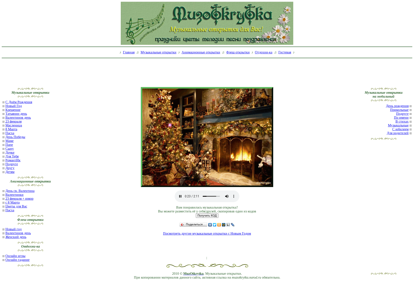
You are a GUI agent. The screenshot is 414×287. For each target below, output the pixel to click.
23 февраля (13, 121)
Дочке (9, 152)
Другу (9, 168)
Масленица (13, 125)
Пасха (9, 133)
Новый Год (13, 106)
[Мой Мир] (223, 225)
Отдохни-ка (263, 52)
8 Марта (11, 129)
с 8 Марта (12, 202)
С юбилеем (400, 129)
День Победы (15, 137)
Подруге (11, 164)
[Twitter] (214, 225)
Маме (9, 141)
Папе (9, 145)
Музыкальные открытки (158, 52)
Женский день (15, 237)
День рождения (397, 106)
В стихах (402, 121)
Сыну (9, 148)
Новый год (13, 229)
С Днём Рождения (18, 102)
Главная (129, 52)
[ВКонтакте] (210, 225)
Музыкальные (398, 125)
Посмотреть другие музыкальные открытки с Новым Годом (207, 233)
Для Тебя (12, 156)
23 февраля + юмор (19, 198)
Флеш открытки (238, 52)
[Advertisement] (207, 69)
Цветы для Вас (16, 206)
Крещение (12, 110)
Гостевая (284, 52)
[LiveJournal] (233, 225)
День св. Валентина (19, 191)
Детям (9, 172)
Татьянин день (16, 113)
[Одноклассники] (219, 225)
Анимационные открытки (201, 52)
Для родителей (398, 133)
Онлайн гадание (17, 260)
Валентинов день (18, 117)
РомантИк (12, 160)
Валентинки (14, 195)
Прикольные (399, 110)
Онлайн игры (15, 256)
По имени (401, 117)
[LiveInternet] (228, 225)
